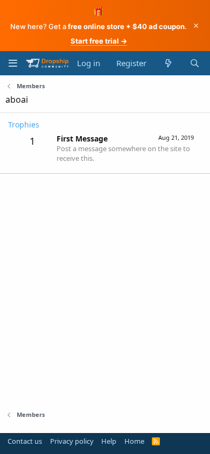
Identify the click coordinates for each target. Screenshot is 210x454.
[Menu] (12, 63)
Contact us (25, 441)
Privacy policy (72, 441)
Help (108, 441)
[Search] (194, 63)
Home (134, 441)
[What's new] (168, 63)
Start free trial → (99, 41)
